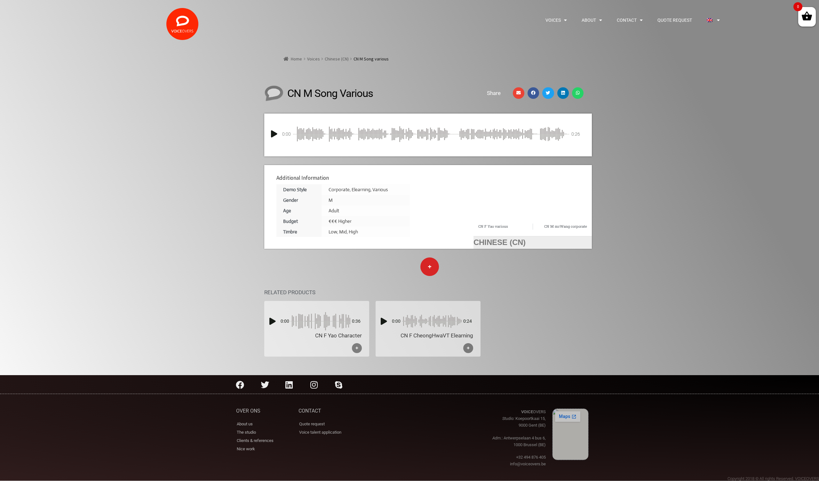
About (589, 20)
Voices (553, 20)
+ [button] (356, 348)
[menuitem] (713, 20)
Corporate (339, 189)
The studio (246, 432)
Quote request (312, 424)
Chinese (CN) (337, 59)
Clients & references (255, 440)
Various (380, 189)
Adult (334, 211)
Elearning (361, 189)
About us (245, 424)
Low (333, 232)
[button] (518, 93)
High (353, 232)
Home (296, 59)
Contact (627, 20)
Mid (343, 232)
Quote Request (674, 20)
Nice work (246, 448)
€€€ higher (340, 221)
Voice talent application (320, 432)
